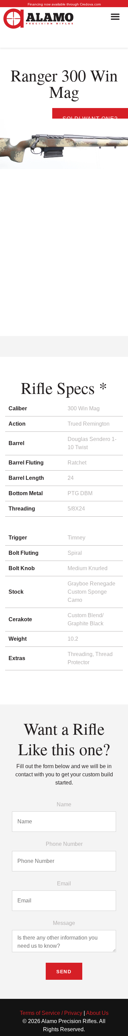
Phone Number (64, 844)
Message (64, 923)
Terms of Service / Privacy (51, 1013)
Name (64, 804)
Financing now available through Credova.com (64, 4)
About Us (97, 1013)
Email (64, 883)
